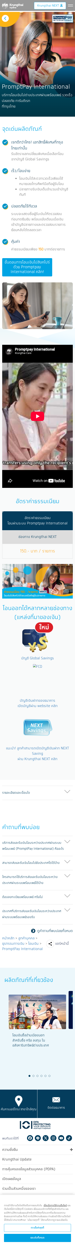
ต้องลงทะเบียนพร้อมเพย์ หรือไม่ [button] (22, 897)
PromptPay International (22, 949)
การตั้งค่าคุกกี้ (37, 1227)
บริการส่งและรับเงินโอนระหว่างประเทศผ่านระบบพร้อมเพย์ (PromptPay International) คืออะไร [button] (33, 846)
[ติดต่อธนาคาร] (56, 1099)
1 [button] (29, 1076)
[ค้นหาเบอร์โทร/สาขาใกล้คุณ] (18, 1101)
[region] (37, 1219)
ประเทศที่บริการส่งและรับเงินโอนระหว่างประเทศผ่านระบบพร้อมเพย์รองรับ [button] (31, 914)
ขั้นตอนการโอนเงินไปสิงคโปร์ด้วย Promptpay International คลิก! (27, 267)
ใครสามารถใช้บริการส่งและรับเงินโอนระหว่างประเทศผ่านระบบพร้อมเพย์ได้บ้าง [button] (30, 880)
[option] (37, 64)
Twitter (46, 1138)
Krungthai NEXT (48, 6)
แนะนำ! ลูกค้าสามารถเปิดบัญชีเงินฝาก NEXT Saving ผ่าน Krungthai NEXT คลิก (37, 754)
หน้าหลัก (8, 938)
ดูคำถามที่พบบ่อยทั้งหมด (55, 931)
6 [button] (49, 1076)
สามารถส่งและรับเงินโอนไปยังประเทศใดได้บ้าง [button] (31, 863)
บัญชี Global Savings (37, 658)
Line (38, 1138)
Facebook (30, 1138)
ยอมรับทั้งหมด (37, 1237)
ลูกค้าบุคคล (26, 938)
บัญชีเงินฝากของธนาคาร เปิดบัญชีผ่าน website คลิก (38, 703)
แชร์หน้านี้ (62, 943)
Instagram (53, 1138)
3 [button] (37, 1076)
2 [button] (33, 1076)
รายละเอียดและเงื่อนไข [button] (16, 793)
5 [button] (45, 1076)
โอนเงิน (33, 943)
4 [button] (41, 1076)
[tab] (37, 793)
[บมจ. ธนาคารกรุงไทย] (12, 5)
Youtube (61, 1138)
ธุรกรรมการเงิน (13, 943)
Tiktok (69, 1138)
